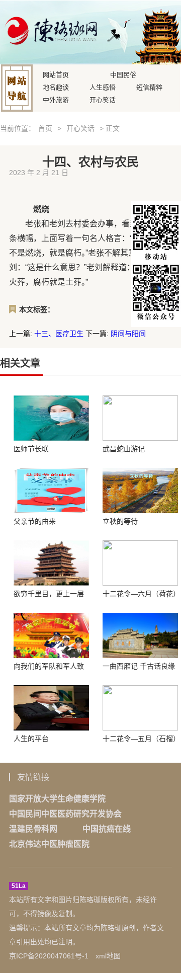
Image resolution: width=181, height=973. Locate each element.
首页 (45, 128)
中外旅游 (56, 99)
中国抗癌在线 (106, 829)
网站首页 (56, 74)
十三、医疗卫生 (58, 334)
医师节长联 (31, 449)
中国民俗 (123, 74)
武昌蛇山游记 (124, 449)
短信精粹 (149, 87)
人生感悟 (102, 87)
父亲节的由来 (35, 521)
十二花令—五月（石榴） (140, 739)
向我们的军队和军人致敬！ (49, 666)
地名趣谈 (56, 87)
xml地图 (108, 956)
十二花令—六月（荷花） (140, 594)
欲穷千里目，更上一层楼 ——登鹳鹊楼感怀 (49, 594)
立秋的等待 (120, 521)
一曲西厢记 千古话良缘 (139, 666)
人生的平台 (31, 739)
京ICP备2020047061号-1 (48, 956)
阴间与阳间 (128, 334)
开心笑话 (102, 99)
